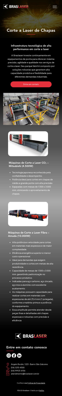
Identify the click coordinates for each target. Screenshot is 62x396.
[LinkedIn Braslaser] (19, 355)
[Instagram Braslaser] (8, 355)
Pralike (41, 391)
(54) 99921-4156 (18, 371)
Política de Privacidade (36, 383)
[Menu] (55, 6)
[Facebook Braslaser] (14, 355)
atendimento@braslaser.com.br (25, 374)
